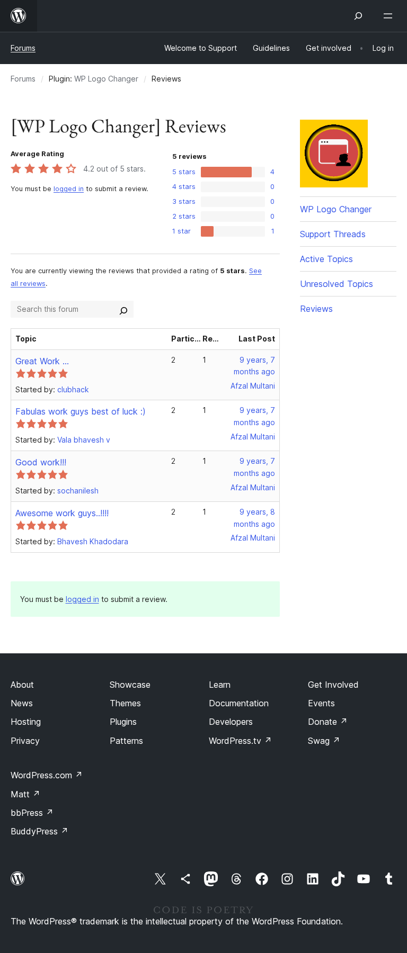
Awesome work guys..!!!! (62, 513)
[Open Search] (358, 16)
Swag (324, 740)
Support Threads (333, 234)
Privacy (25, 740)
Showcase (130, 684)
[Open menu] (390, 16)
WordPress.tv (240, 740)
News (22, 703)
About (22, 684)
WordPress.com (47, 775)
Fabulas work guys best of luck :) (80, 411)
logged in (69, 189)
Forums (23, 47)
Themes (125, 703)
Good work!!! (40, 462)
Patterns (126, 740)
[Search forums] (123, 309)
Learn (220, 684)
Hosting (26, 721)
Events (321, 703)
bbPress (32, 812)
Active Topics (326, 259)
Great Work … (42, 361)
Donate (328, 721)
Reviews (316, 308)
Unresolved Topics (336, 283)
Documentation (239, 703)
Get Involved (333, 684)
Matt (25, 794)
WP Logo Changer (106, 78)
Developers (231, 721)
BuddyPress (39, 831)
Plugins (123, 721)
